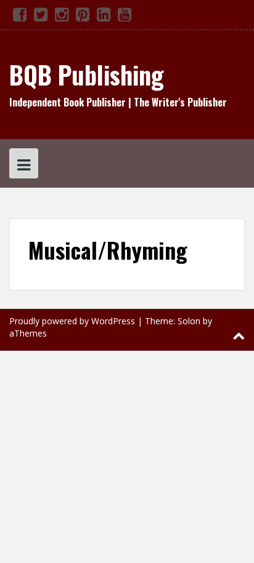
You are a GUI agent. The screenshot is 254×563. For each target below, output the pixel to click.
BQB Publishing (86, 74)
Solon (189, 321)
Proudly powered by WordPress (72, 321)
